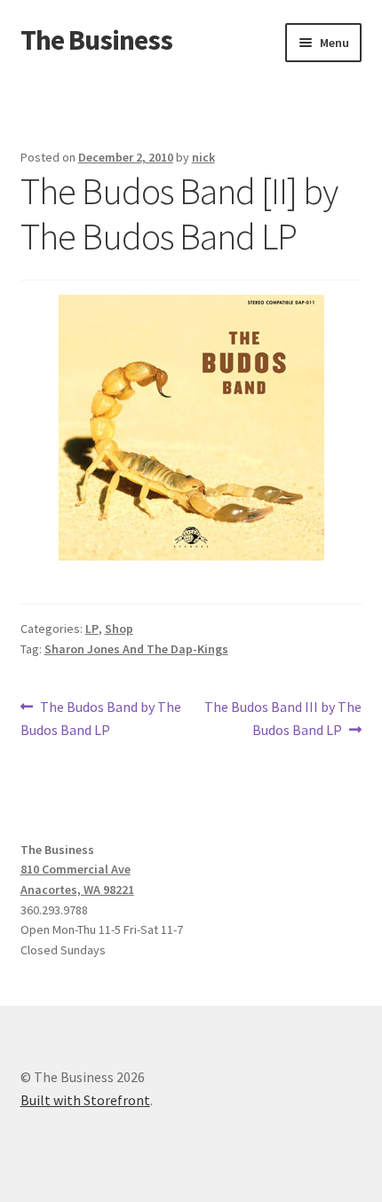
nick (203, 157)
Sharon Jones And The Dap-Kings (136, 649)
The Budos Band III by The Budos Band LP (282, 718)
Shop (119, 629)
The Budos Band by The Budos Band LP (101, 718)
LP (92, 629)
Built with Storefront (85, 1100)
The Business (96, 40)
